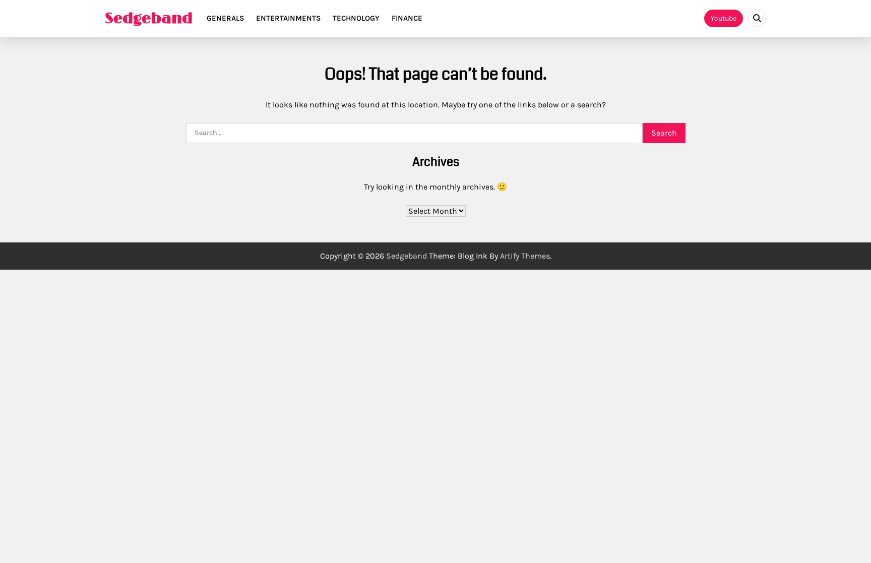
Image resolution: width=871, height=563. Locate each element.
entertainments (288, 18)
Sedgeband (149, 19)
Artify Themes (525, 256)
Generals (225, 18)
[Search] (757, 18)
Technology (356, 18)
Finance (407, 18)
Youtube (723, 18)
